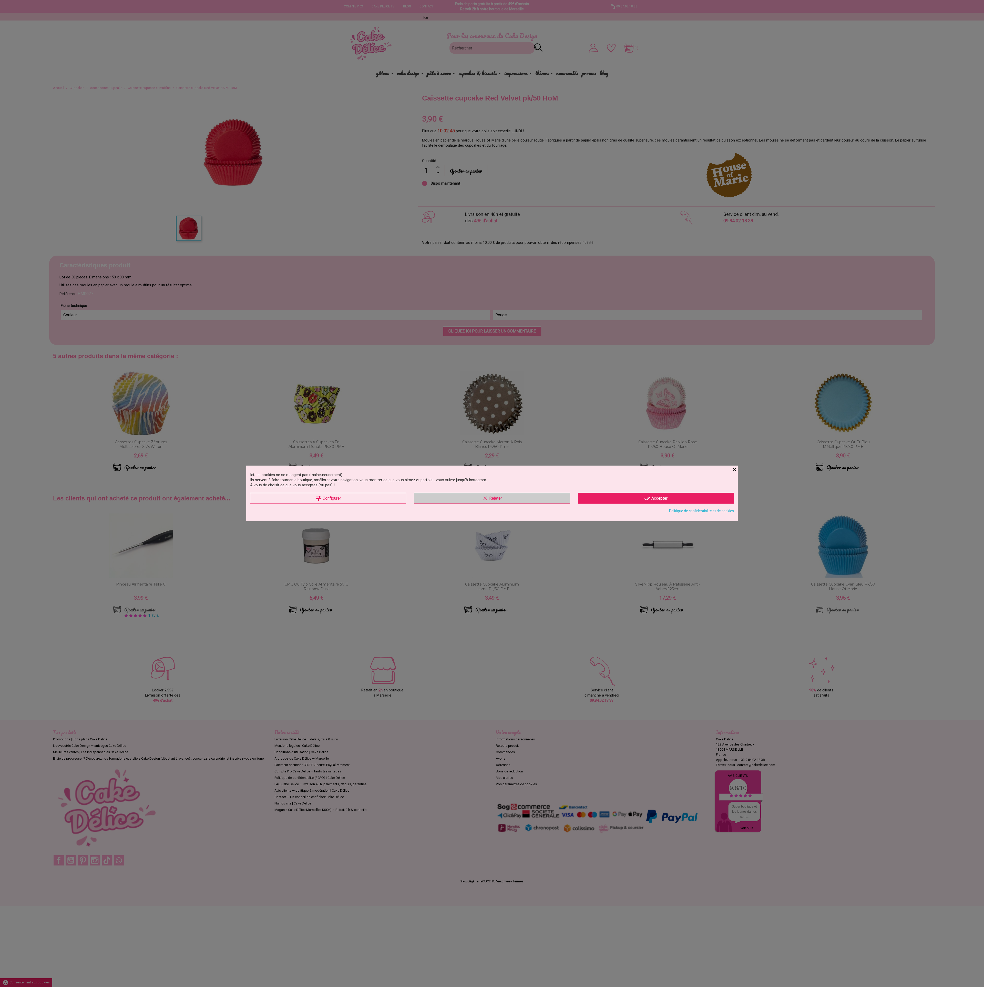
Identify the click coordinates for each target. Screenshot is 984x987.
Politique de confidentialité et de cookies (701, 511)
